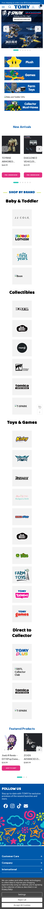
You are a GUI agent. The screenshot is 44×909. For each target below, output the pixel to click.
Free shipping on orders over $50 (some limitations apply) (22, 3)
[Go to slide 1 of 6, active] (16, 50)
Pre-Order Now (11, 175)
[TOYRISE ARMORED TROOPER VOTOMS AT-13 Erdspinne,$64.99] (11, 145)
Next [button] (38, 29)
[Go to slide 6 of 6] (30, 50)
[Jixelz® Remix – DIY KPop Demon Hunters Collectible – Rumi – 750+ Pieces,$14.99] (11, 742)
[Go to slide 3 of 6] (22, 50)
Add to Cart (11, 768)
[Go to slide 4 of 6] (25, 50)
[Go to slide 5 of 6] (27, 50)
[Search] (9, 6)
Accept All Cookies (22, 905)
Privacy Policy (7, 889)
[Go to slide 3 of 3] (26, 777)
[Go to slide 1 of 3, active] (19, 777)
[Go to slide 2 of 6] (20, 50)
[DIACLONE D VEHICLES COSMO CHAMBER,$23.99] (33, 145)
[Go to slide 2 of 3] (24, 777)
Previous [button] (6, 29)
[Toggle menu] (3, 7)
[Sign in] (33, 7)
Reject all (22, 899)
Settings (22, 894)
